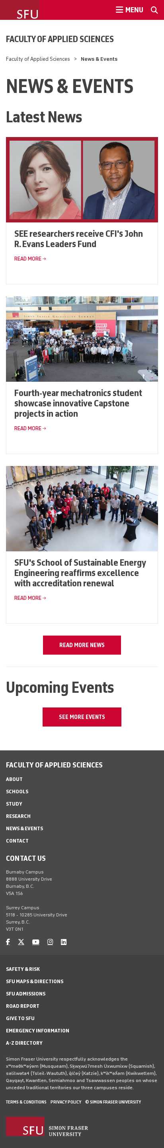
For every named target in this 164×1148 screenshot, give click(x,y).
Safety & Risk (23, 969)
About (14, 779)
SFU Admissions (25, 993)
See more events (82, 717)
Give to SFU (20, 1018)
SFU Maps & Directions (34, 981)
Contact (17, 840)
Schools (17, 791)
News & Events (24, 828)
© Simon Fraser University (113, 1102)
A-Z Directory (24, 1043)
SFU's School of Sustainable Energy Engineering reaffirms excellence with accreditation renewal (80, 573)
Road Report (22, 1006)
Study (14, 803)
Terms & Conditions (26, 1102)
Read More (27, 259)
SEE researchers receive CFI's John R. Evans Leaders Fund (78, 238)
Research (18, 816)
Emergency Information (37, 1030)
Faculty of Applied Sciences (60, 38)
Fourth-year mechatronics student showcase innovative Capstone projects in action (78, 403)
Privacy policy (66, 1102)
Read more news (82, 645)
